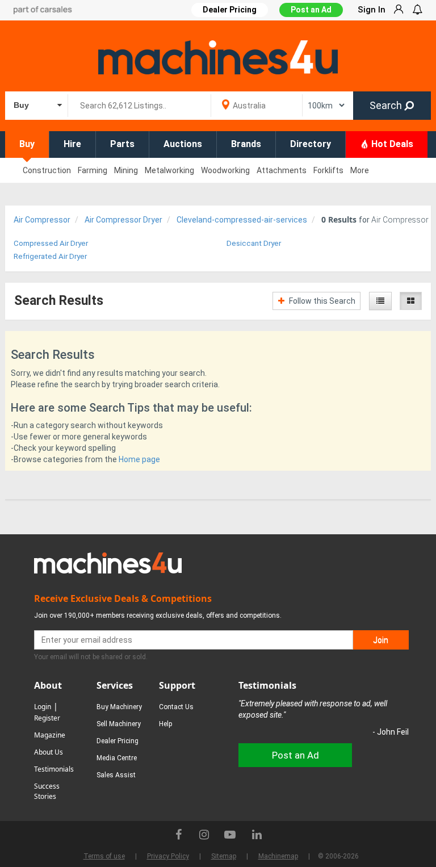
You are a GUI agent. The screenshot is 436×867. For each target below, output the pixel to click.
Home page (139, 459)
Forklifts (328, 170)
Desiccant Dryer (254, 243)
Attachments (282, 170)
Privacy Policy (168, 856)
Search (387, 105)
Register (47, 718)
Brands (246, 144)
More (359, 170)
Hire (72, 144)
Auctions (183, 144)
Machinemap (278, 856)
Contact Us (176, 707)
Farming (92, 170)
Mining (126, 170)
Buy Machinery (119, 707)
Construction (47, 170)
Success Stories (47, 791)
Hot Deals (391, 144)
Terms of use (104, 856)
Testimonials (54, 769)
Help (165, 724)
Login (42, 706)
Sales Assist (116, 775)
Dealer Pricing (118, 741)
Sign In (371, 10)
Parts (122, 144)
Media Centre (117, 758)
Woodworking (225, 170)
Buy (27, 144)
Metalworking (169, 170)
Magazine (49, 735)
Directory (310, 144)
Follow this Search (321, 300)
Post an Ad (311, 9)
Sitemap (223, 856)
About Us (48, 752)
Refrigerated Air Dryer (50, 256)
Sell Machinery (119, 724)
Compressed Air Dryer (51, 243)
